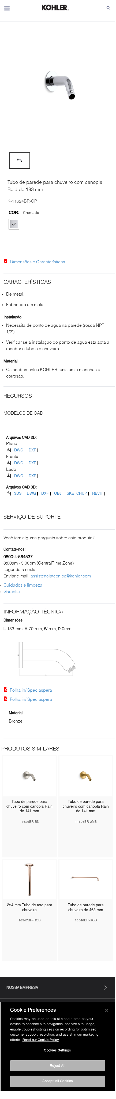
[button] (19, 160)
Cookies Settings (57, 1050)
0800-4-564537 (18, 557)
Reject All (57, 1066)
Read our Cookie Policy (41, 1040)
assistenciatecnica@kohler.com (61, 576)
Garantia (11, 592)
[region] (57, 1046)
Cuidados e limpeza (22, 585)
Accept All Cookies (57, 1081)
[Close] (107, 1010)
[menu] (7, 8)
